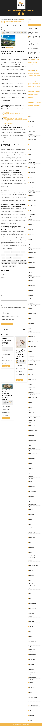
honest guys (31, 435)
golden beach (32, 394)
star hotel (31, 636)
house (30, 463)
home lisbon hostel (33, 430)
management (32, 534)
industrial (31, 468)
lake (30, 483)
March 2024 (31, 190)
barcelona (31, 244)
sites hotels (31, 621)
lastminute (31, 506)
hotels (30, 455)
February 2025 (32, 162)
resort (30, 590)
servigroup (31, 613)
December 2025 (32, 136)
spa (30, 631)
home (30, 427)
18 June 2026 (5, 401)
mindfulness (31, 547)
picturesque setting (17, 257)
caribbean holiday (33, 305)
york (30, 710)
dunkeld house (32, 354)
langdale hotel (32, 486)
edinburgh (31, 359)
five (30, 382)
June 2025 (31, 152)
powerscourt (31, 575)
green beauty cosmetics (34, 410)
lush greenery (20, 254)
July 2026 (31, 118)
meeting (31, 539)
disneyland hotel (32, 343)
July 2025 (31, 149)
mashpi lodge (32, 537)
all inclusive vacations (33, 221)
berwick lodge (32, 262)
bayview (31, 249)
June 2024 (31, 182)
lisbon (30, 511)
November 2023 (32, 200)
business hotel (32, 285)
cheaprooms (31, 315)
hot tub (30, 443)
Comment (3, 277)
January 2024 (32, 195)
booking (31, 265)
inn (30, 471)
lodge (30, 519)
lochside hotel (32, 516)
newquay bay (32, 555)
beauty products (32, 259)
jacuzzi (30, 473)
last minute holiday (33, 499)
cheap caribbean (32, 313)
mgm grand (31, 544)
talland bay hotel (32, 654)
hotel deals (31, 450)
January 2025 (32, 164)
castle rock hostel (33, 310)
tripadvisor (31, 664)
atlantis (30, 239)
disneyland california (33, 341)
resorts (30, 593)
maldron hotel (32, 532)
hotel (30, 445)
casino (30, 308)
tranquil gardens (12, 266)
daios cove (31, 326)
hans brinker (32, 412)
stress (30, 644)
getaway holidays (32, 389)
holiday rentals (32, 422)
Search (30, 19)
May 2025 (31, 154)
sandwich (31, 611)
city (30, 318)
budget (30, 275)
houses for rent (32, 466)
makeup (31, 529)
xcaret (30, 707)
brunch (30, 272)
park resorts (31, 570)
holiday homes (32, 420)
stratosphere (32, 639)
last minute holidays (33, 501)
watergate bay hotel (33, 697)
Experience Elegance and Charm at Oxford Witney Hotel (7, 342)
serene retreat (7, 263)
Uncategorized (17, 19)
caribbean (31, 303)
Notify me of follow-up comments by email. (10, 316)
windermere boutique (33, 705)
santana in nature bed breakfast (13, 260)
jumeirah (31, 476)
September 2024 (32, 174)
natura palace (32, 550)
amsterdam (31, 224)
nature (3, 257)
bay (30, 247)
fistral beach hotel (33, 379)
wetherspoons (32, 702)
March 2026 (31, 129)
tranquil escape (4, 266)
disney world (32, 336)
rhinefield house (32, 603)
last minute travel (32, 504)
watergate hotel (32, 700)
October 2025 (32, 141)
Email (2, 295)
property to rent (32, 583)
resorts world (32, 598)
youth (30, 712)
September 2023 (32, 205)
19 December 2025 (20, 360)
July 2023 (31, 210)
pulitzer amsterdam (33, 585)
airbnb (30, 219)
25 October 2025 (6, 348)
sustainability (14, 263)
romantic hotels (32, 608)
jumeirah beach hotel (33, 478)
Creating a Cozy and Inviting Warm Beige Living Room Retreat (33, 32)
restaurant (31, 600)
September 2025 (32, 144)
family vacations (32, 371)
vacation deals (32, 684)
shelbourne (31, 618)
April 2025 (31, 157)
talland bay (31, 651)
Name (2, 287)
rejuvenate (4, 260)
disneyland (31, 338)
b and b (30, 242)
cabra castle (31, 287)
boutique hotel (32, 267)
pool (30, 572)
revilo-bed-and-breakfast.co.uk (21, 10)
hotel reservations (33, 453)
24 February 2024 (6, 32)
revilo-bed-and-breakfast (15, 32)
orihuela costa (32, 557)
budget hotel (31, 277)
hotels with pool (32, 460)
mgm (30, 542)
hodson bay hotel (32, 417)
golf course (31, 399)
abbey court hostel (33, 216)
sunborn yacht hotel (33, 649)
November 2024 (32, 169)
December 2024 (32, 167)
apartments (31, 231)
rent (30, 588)
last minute (31, 496)
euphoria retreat (32, 364)
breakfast (31, 270)
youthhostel (31, 715)
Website (2, 302)
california (31, 290)
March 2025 (31, 159)
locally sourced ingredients (11, 254)
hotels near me (32, 458)
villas (30, 695)
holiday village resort (33, 425)
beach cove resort (33, 252)
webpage (30, 81)
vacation (31, 682)
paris (30, 562)
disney (30, 333)
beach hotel (31, 254)
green (30, 407)
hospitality (31, 438)
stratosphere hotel (33, 641)
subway (31, 646)
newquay (31, 552)
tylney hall (31, 669)
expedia (31, 366)
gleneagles (31, 392)
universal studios (32, 677)
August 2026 (32, 116)
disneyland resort (32, 346)
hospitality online (32, 440)
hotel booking (32, 448)
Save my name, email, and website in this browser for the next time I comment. (13, 308)
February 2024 (32, 192)
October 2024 (32, 172)
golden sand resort (33, 397)
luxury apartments (33, 527)
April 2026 (31, 126)
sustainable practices (22, 263)
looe (30, 524)
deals (30, 331)
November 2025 (32, 139)
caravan (31, 300)
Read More (7, 366)
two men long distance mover (34, 102)
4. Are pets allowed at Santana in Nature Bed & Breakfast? (13, 118)
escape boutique (32, 361)
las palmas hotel (32, 491)
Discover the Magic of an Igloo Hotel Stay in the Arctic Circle (34, 38)
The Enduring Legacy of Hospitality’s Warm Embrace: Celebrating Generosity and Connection (34, 73)
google (30, 402)
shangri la (31, 616)
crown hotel (31, 323)
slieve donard (32, 628)
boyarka (30, 59)
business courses (33, 282)
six (30, 623)
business (31, 280)
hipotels (31, 415)
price (30, 580)
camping (31, 295)
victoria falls (31, 687)
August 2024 (32, 177)
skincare (31, 626)
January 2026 (32, 134)
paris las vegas (32, 567)
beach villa (31, 257)
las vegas (31, 494)
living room (31, 514)
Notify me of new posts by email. (8, 319)
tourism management (33, 656)
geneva (30, 384)
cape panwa (31, 298)
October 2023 (32, 202)
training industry (32, 659)
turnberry (31, 667)
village (30, 692)
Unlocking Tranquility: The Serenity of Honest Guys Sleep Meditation (34, 43)
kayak (30, 481)
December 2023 (32, 197)
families (31, 369)
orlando (30, 560)
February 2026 (32, 131)
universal (31, 674)
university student (33, 679)
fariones (31, 374)
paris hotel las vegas (33, 565)
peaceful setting (9, 257)
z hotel (30, 720)
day (30, 328)
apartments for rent (33, 234)
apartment (31, 229)
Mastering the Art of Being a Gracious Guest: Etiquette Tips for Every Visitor (34, 52)
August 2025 (32, 146)
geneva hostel (32, 387)
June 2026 (31, 121)
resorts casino (32, 595)
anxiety (30, 226)
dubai (30, 351)
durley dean (31, 356)
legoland (31, 509)
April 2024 (31, 187)
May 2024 (31, 185)
